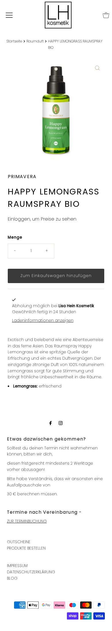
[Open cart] (106, 15)
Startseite (14, 41)
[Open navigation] (9, 15)
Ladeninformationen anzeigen (43, 320)
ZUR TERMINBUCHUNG (27, 521)
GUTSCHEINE (18, 542)
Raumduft (35, 41)
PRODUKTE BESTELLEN (26, 548)
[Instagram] (61, 423)
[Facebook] (50, 423)
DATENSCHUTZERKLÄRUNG (31, 572)
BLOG (12, 578)
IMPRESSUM (17, 565)
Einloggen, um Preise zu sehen (42, 219)
